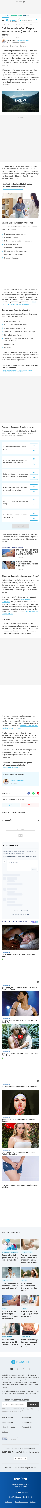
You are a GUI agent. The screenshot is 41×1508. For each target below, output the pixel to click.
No (34, 450)
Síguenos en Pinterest (29, 1369)
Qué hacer (23, 46)
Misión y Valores (27, 1417)
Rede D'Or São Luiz (15, 1497)
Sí (34, 445)
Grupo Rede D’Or (30, 1468)
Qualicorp (33, 1502)
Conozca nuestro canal (12, 1369)
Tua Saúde (5, 16)
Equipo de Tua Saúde (19, 42)
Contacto (5, 1432)
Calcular (20, 526)
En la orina (5, 46)
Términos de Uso (27, 1427)
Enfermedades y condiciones (26, 24)
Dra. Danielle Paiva (17, 781)
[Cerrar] (24, 2)
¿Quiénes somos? (7, 1417)
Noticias (26, 16)
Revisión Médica (27, 1422)
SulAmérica (8, 1502)
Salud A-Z (12, 24)
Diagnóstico (14, 46)
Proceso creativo (7, 1422)
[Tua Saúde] (11, 20)
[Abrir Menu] (3, 20)
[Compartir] (28, 793)
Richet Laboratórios (21, 1502)
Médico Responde (16, 16)
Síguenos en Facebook (23, 1369)
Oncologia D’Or (27, 1497)
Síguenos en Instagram (18, 1369)
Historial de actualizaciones (13, 813)
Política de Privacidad (8, 1427)
